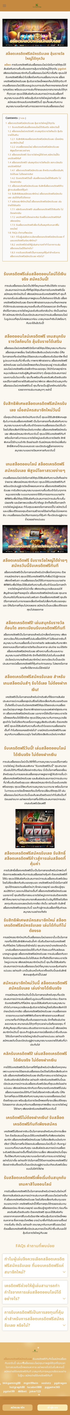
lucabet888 (34, 1387)
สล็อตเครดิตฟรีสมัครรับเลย (18, 1359)
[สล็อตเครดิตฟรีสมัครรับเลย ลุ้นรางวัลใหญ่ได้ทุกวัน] (37, 5)
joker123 (35, 1391)
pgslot (62, 69)
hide (22, 118)
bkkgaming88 (11, 1383)
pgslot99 (8, 1391)
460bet (22, 1391)
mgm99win (31, 1383)
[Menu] (4, 6)
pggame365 (52, 1387)
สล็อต (7, 65)
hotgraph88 (17, 1387)
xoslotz (46, 1383)
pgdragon (60, 1383)
